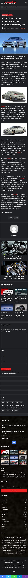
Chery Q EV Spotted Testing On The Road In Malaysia (20, 298)
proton (8, 410)
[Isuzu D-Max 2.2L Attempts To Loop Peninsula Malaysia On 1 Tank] (14, 462)
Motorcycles (5, 509)
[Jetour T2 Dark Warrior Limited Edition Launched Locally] (21, 307)
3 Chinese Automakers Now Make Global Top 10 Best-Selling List (6, 315)
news (3, 410)
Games (5, 529)
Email (3, 356)
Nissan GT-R (14, 218)
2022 (12, 402)
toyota (16, 410)
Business (4, 502)
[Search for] (26, 3)
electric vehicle (5, 407)
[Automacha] (10, 2)
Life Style (4, 507)
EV (11, 407)
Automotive (9, 12)
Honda (15, 407)
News (10, 15)
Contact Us (17, 567)
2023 (16, 402)
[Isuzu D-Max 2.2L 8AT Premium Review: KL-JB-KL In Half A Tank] (5, 457)
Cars (3, 504)
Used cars (4, 524)
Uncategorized (5, 521)
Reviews (4, 516)
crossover (17, 405)
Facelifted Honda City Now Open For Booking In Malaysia (7, 298)
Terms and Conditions (8, 567)
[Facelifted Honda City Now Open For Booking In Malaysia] (7, 292)
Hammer (5, 28)
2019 (3, 402)
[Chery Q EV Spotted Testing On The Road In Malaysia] (21, 292)
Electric (22, 405)
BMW (3, 405)
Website (3, 361)
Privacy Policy (20, 565)
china (11, 405)
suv (12, 410)
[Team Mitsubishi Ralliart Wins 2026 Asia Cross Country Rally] (23, 462)
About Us (23, 567)
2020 (7, 402)
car (7, 405)
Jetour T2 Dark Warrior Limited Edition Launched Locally (19, 315)
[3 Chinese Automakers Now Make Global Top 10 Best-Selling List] (7, 307)
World (3, 526)
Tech (3, 519)
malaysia (21, 407)
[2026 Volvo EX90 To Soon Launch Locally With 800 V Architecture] (5, 462)
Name (3, 350)
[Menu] (2, 3)
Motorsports (5, 512)
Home (4, 12)
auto (21, 402)
